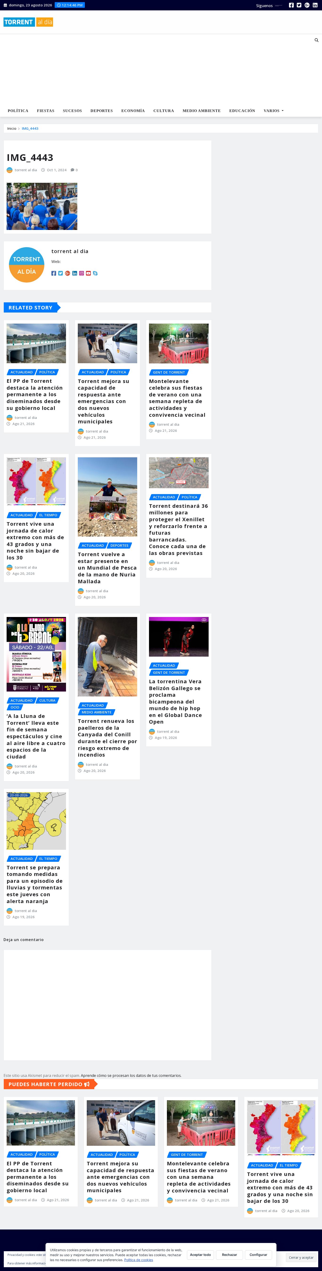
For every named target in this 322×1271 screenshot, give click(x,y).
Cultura (163, 111)
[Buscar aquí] (316, 40)
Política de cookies (138, 1260)
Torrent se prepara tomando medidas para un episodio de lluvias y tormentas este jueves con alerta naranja (35, 884)
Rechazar (229, 1255)
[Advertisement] (147, 70)
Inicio (11, 128)
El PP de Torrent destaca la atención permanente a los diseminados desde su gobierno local (35, 394)
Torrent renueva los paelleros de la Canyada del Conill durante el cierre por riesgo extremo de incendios (107, 737)
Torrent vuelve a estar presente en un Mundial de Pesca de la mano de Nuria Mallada (107, 567)
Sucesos (72, 111)
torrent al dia (26, 169)
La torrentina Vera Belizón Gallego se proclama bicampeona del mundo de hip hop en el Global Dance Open (175, 701)
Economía (133, 111)
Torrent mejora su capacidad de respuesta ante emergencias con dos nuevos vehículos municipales (103, 401)
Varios (272, 111)
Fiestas (45, 111)
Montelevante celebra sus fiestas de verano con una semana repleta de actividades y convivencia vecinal (177, 397)
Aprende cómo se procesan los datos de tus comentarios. (131, 1075)
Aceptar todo (200, 1255)
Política (18, 111)
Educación (242, 111)
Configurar (258, 1255)
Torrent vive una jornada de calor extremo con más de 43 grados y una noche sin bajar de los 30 (35, 540)
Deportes (102, 111)
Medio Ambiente (202, 111)
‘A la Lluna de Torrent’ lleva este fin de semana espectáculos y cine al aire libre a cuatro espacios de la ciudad (36, 736)
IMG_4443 (30, 128)
